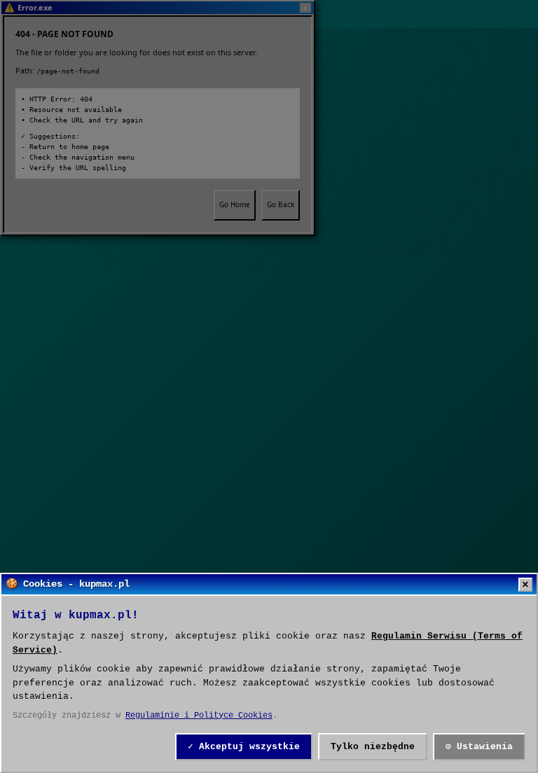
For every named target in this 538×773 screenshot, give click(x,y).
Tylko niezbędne (373, 746)
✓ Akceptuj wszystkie (244, 746)
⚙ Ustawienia (479, 746)
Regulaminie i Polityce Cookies (199, 715)
